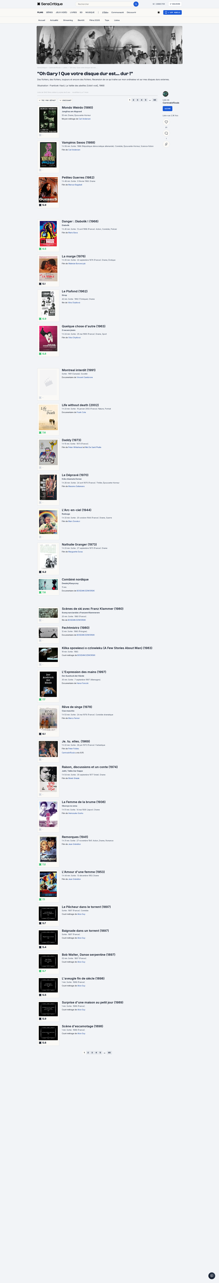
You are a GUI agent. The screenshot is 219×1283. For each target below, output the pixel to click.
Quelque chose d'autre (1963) (83, 326)
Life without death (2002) (80, 405)
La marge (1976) (74, 256)
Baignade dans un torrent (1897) (85, 931)
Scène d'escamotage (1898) (82, 1026)
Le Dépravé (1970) (75, 475)
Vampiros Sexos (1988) (78, 142)
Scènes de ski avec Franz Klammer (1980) (92, 609)
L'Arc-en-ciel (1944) (76, 510)
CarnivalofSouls (55, 68)
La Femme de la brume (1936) (84, 802)
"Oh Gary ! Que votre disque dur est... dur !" (83, 68)
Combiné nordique (75, 579)
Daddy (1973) (71, 440)
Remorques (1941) (75, 837)
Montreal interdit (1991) (79, 370)
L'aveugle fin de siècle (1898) (83, 978)
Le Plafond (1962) (75, 291)
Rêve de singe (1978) (77, 707)
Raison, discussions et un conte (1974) (90, 767)
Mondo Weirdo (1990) (77, 107)
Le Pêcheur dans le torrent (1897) (86, 907)
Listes (65, 68)
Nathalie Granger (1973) (79, 544)
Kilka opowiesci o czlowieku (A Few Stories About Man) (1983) (107, 648)
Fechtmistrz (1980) (75, 628)
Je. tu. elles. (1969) (76, 741)
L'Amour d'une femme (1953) (83, 872)
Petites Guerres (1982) (78, 177)
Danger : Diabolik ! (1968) (80, 221)
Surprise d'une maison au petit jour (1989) (92, 1002)
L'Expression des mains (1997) (84, 672)
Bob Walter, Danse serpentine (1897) (88, 954)
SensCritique (42, 68)
